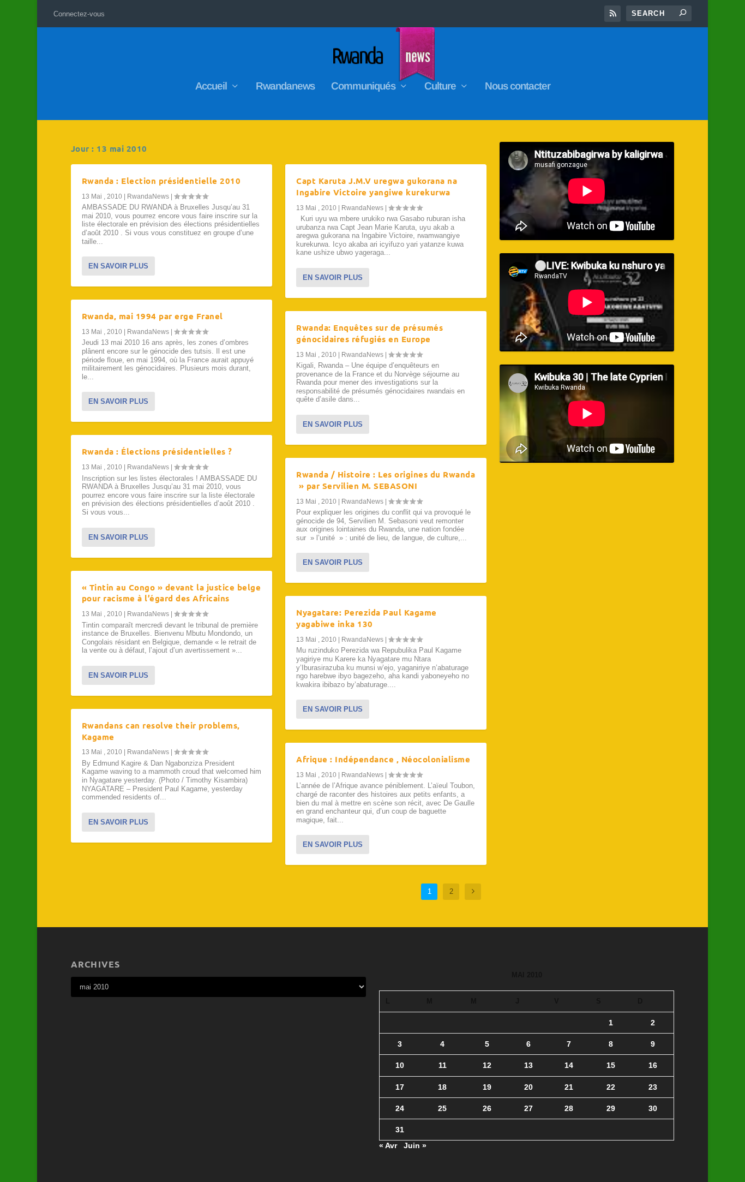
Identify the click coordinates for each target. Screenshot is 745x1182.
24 (399, 1108)
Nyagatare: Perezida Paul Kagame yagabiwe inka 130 (366, 618)
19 (487, 1087)
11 (442, 1065)
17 (399, 1087)
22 (610, 1087)
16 (652, 1065)
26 (487, 1108)
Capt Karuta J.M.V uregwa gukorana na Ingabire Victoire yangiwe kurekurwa (376, 186)
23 (652, 1087)
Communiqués (363, 87)
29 (610, 1108)
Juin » (415, 1145)
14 (568, 1065)
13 (528, 1065)
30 (652, 1108)
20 (528, 1087)
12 (487, 1065)
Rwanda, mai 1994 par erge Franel (152, 316)
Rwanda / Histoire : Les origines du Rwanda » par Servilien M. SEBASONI (385, 480)
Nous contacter (517, 87)
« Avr (388, 1145)
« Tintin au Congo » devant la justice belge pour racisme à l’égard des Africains (171, 593)
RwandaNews (148, 196)
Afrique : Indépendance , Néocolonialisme (383, 759)
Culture (440, 87)
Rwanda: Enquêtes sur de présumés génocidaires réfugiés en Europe (369, 333)
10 (399, 1065)
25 (442, 1108)
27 (528, 1108)
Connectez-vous (79, 14)
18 (442, 1087)
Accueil (211, 87)
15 (610, 1065)
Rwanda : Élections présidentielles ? (157, 451)
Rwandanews (285, 87)
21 (568, 1087)
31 (399, 1129)
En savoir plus (118, 266)
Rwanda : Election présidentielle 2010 (161, 180)
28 (568, 1108)
